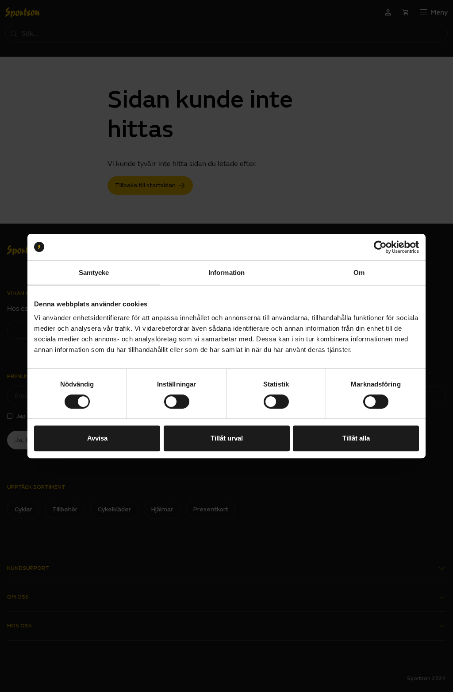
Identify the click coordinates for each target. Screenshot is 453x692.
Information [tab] (226, 272)
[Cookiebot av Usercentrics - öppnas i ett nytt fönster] (380, 247)
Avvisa (97, 438)
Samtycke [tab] (94, 272)
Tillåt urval (227, 438)
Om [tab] (359, 272)
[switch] (176, 401)
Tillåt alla (356, 438)
